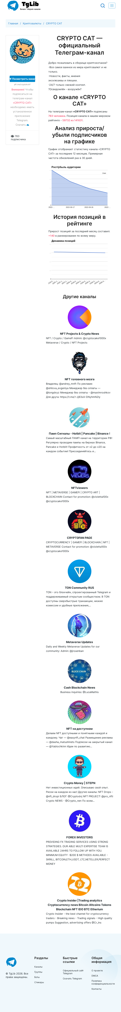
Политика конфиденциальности (103, 982)
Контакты (97, 989)
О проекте (97, 970)
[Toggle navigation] (112, 5)
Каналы (38, 966)
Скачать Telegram (72, 978)
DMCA (95, 975)
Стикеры (39, 982)
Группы (38, 972)
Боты (37, 977)
